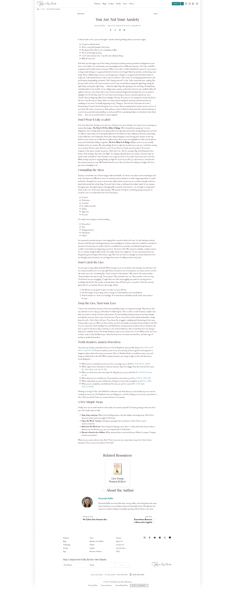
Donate (176, 4)
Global (92, 544)
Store (125, 3)
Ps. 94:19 (89, 386)
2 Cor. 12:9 (146, 380)
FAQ (118, 551)
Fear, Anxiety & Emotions (121, 25)
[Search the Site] (186, 3)
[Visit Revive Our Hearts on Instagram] (145, 538)
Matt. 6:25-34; (136, 363)
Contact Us (120, 544)
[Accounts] (192, 4)
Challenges (66, 544)
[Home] (38, 9)
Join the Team (120, 548)
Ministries (122, 582)
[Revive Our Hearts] (47, 3)
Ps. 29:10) (146, 363)
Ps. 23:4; (136, 383)
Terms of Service (106, 585)
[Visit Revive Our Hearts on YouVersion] (170, 538)
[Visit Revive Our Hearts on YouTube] (155, 538)
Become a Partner (96, 551)
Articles (43, 9)
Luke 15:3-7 (88, 350)
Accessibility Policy (122, 585)
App (64, 551)
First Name (68, 565)
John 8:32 (134, 331)
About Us (119, 541)
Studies (118, 3)
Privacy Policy (92, 585)
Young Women (136, 25)
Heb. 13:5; (136, 378)
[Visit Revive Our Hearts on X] (165, 538)
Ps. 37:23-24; (142, 372)
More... (131, 3)
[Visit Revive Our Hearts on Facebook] (150, 538)
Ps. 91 (103, 369)
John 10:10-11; (145, 347)
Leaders (111, 3)
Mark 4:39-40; (95, 369)
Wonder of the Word (96, 541)
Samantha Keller (99, 25)
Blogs (104, 3)
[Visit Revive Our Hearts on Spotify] (160, 538)
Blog (64, 541)
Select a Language (138, 585)
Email (92, 565)
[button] (196, 4)
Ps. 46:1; (85, 369)
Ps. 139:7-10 (145, 378)
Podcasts (97, 3)
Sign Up (122, 565)
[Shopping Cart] (190, 4)
